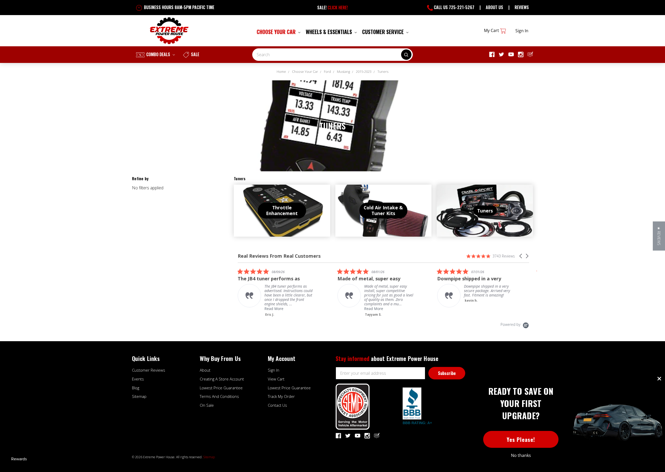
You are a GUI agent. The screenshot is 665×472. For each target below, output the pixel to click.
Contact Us (277, 405)
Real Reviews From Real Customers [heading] (279, 256)
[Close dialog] (659, 378)
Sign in (521, 31)
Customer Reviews (148, 370)
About (205, 370)
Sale (194, 54)
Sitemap (139, 396)
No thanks (521, 455)
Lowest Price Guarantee (221, 387)
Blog (135, 387)
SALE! (332, 7)
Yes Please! (521, 439)
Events (138, 379)
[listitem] (277, 292)
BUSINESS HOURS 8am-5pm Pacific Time (178, 7)
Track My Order (281, 396)
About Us (494, 7)
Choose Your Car (277, 32)
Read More (273, 308)
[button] (521, 256)
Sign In (273, 370)
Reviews (522, 7)
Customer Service (383, 32)
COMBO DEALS (158, 54)
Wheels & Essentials (329, 32)
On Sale (207, 405)
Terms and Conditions (219, 396)
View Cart (276, 379)
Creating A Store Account (222, 379)
